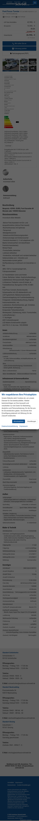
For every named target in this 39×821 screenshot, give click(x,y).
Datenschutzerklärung (10, 426)
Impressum (23, 426)
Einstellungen (31, 421)
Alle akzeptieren (19, 421)
